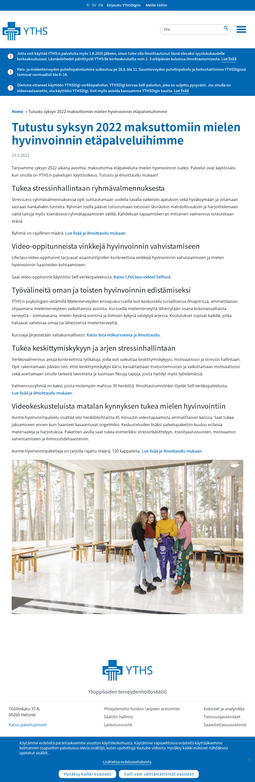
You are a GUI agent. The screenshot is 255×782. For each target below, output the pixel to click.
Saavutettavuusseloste (225, 724)
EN (100, 5)
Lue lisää (229, 59)
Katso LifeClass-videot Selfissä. (142, 277)
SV (94, 5)
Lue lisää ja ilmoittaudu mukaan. (95, 233)
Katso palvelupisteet (28, 724)
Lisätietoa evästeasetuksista (127, 761)
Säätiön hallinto (118, 716)
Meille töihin (156, 5)
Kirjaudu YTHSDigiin (124, 5)
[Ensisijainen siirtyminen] (241, 29)
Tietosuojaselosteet (222, 716)
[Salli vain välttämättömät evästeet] (248, 759)
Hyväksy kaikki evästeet (87, 774)
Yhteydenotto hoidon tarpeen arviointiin (142, 709)
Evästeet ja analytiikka (224, 709)
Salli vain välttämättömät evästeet (159, 774)
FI (88, 5)
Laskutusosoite (118, 724)
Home (17, 111)
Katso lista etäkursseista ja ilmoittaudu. (124, 335)
